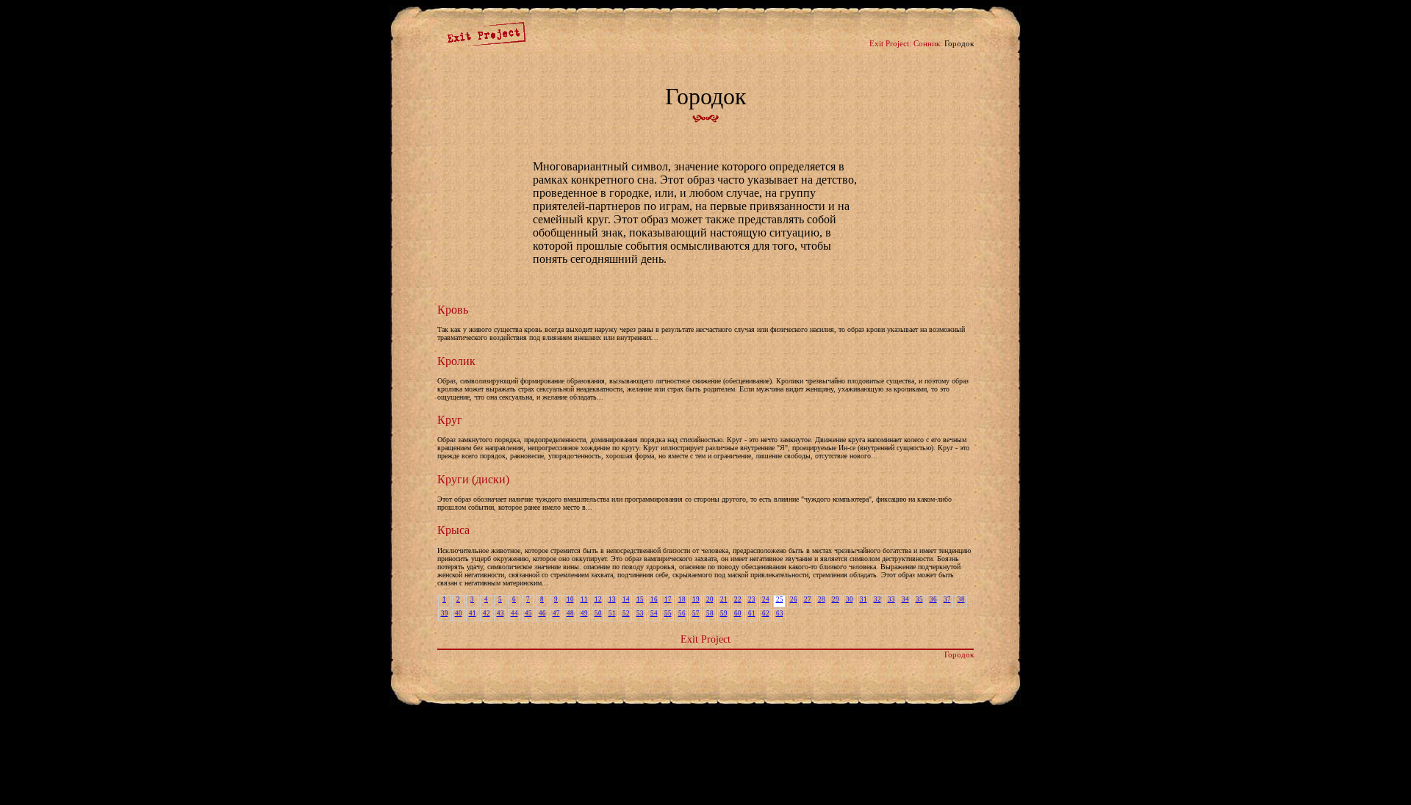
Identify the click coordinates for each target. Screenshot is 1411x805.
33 (891, 599)
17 (668, 599)
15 (640, 599)
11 (584, 599)
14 (626, 599)
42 (486, 613)
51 (612, 613)
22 (738, 599)
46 (542, 613)
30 (849, 599)
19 (696, 599)
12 (598, 599)
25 (779, 599)
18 (682, 599)
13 (612, 599)
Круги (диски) (473, 479)
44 (514, 613)
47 (556, 613)
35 (919, 599)
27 (807, 599)
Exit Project (705, 639)
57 (696, 613)
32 (877, 599)
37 (947, 599)
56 (682, 613)
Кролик (456, 361)
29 (835, 599)
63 (779, 613)
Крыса (453, 530)
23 (751, 599)
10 (570, 599)
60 (738, 613)
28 (821, 599)
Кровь (452, 309)
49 (584, 613)
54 (654, 613)
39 (444, 613)
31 (863, 599)
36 (933, 599)
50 (598, 613)
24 (765, 599)
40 (458, 613)
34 (905, 599)
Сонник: (927, 43)
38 (961, 599)
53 (640, 613)
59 (724, 613)
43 (500, 613)
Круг (449, 420)
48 (570, 613)
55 (668, 613)
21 (724, 599)
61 (751, 613)
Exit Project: (890, 43)
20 (710, 599)
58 (710, 613)
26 (793, 599)
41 (472, 613)
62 (765, 613)
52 (626, 613)
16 (654, 599)
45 (528, 613)
